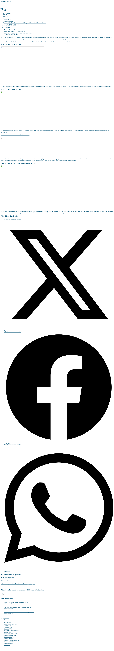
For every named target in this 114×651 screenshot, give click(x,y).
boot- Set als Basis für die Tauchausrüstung (16, 602)
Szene (6, 632)
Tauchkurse (7, 638)
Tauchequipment (20, 33)
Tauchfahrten (8, 637)
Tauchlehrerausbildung (10, 640)
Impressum (7, 27)
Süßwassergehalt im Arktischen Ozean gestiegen (18, 584)
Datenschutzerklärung (10, 26)
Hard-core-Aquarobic (8, 578)
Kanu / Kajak (7, 627)
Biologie (6, 622)
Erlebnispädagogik (9, 624)
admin (15, 30)
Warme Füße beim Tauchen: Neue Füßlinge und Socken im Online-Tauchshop (25, 23)
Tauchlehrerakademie (13, 24)
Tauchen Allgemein (9, 633)
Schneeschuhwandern (10, 630)
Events (6, 625)
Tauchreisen (7, 643)
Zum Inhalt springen (6, 1)
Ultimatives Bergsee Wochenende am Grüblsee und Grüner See (22, 590)
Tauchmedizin (8, 642)
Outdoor (6, 629)
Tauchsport (29, 33)
